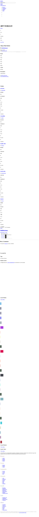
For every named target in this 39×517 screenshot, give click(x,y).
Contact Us (4, 506)
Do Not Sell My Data (22, 512)
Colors (3, 458)
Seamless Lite (4, 497)
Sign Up (1, 1)
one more (2, 88)
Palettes (3, 459)
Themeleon (4, 498)
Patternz (2, 145)
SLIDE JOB (3, 143)
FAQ (3, 509)
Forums (3, 471)
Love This (2, 42)
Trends (3, 9)
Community (4, 8)
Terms (3, 508)
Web (3, 482)
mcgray (2, 198)
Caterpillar (2, 116)
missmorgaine (3, 173)
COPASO (4, 500)
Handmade (4, 488)
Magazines (4, 490)
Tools (3, 10)
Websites (3, 492)
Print (3, 481)
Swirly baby (2, 171)
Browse (3, 7)
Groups (3, 472)
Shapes (3, 460)
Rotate (1, 28)
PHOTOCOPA (4, 50)
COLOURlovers (3, 5)
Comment (1, 36)
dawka (2, 200)
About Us (4, 505)
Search (1, 3)
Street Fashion (4, 491)
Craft (3, 478)
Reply (1, 228)
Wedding (3, 483)
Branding (3, 487)
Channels (2, 476)
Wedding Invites (5, 493)
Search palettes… (3, 2)
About (2, 502)
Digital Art (4, 479)
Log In (1, 0)
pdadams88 (3, 90)
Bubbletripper (5, 48)
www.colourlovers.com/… (4, 76)
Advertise (4, 504)
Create (1, 4)
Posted (3, 232)
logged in (6, 243)
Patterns (3, 466)
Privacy (3, 507)
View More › (3, 299)
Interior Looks (4, 489)
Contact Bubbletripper (10, 262)
